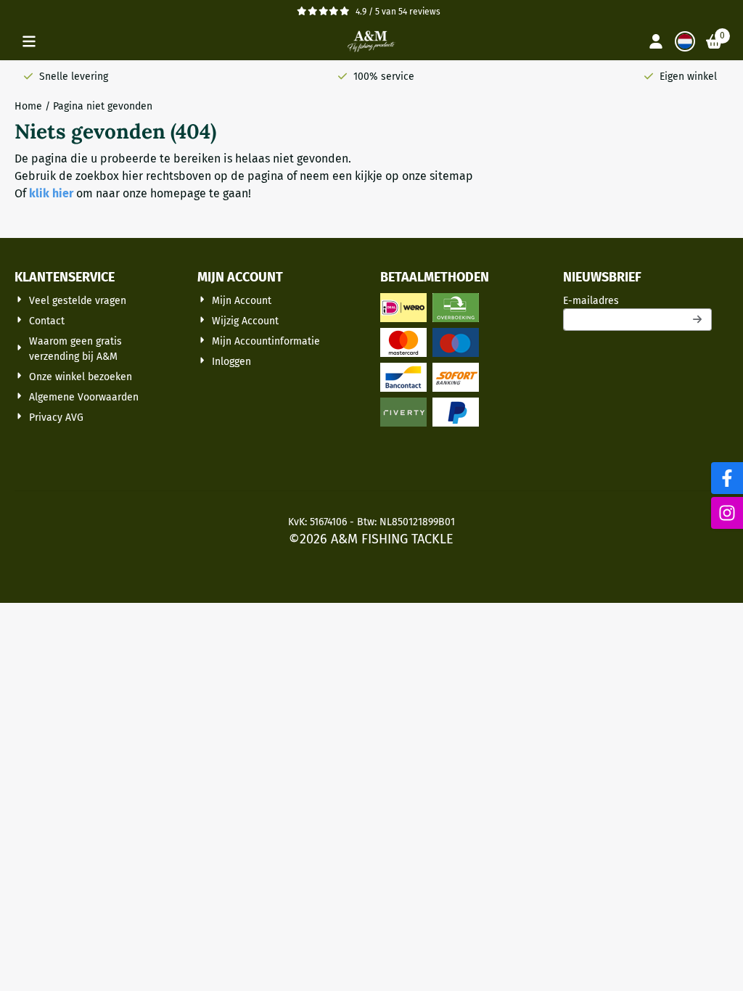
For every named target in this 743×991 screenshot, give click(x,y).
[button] (29, 41)
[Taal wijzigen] (685, 41)
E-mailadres (637, 300)
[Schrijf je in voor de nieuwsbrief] (698, 319)
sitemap (451, 176)
